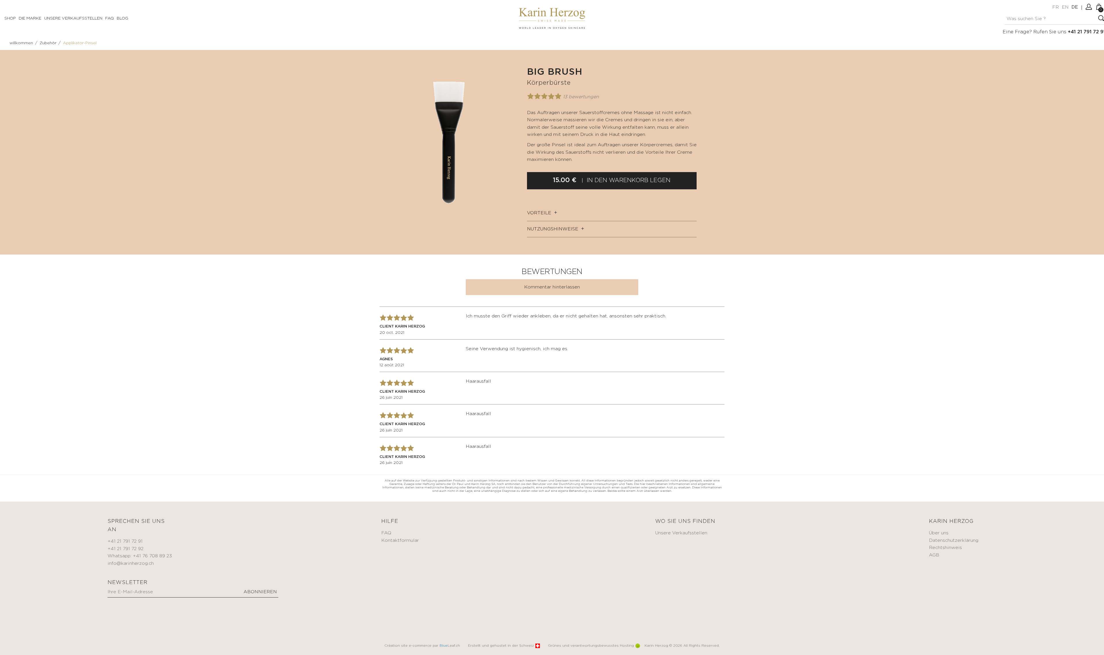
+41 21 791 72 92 (125, 549)
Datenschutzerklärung (953, 540)
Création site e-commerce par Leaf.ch (422, 645)
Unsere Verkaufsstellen (73, 18)
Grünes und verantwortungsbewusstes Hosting (591, 645)
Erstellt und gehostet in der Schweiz (501, 645)
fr (1055, 7)
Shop (10, 18)
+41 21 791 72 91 (125, 541)
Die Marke (30, 18)
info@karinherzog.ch (131, 563)
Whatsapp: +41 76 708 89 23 (140, 556)
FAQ (109, 18)
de (1075, 7)
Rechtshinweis (945, 548)
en (1065, 7)
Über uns (938, 533)
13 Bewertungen (581, 97)
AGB (934, 555)
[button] (513, 72)
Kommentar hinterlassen (552, 287)
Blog (122, 18)
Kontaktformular (400, 540)
